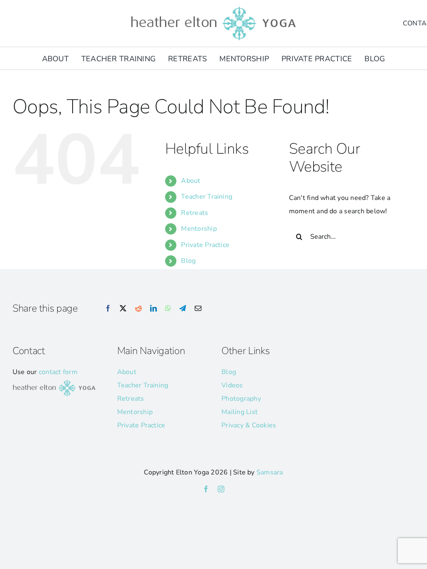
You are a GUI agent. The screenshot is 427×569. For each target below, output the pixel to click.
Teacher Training (206, 196)
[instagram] (221, 489)
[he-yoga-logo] (213, 7)
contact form (58, 372)
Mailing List (239, 412)
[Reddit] (138, 308)
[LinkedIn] (153, 308)
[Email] (198, 308)
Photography (241, 398)
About (190, 180)
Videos (232, 385)
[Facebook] (108, 308)
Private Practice (205, 245)
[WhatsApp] (168, 308)
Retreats (194, 212)
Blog (188, 260)
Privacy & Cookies (248, 425)
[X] (123, 308)
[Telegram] (182, 308)
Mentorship (198, 228)
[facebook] (206, 489)
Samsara (269, 472)
